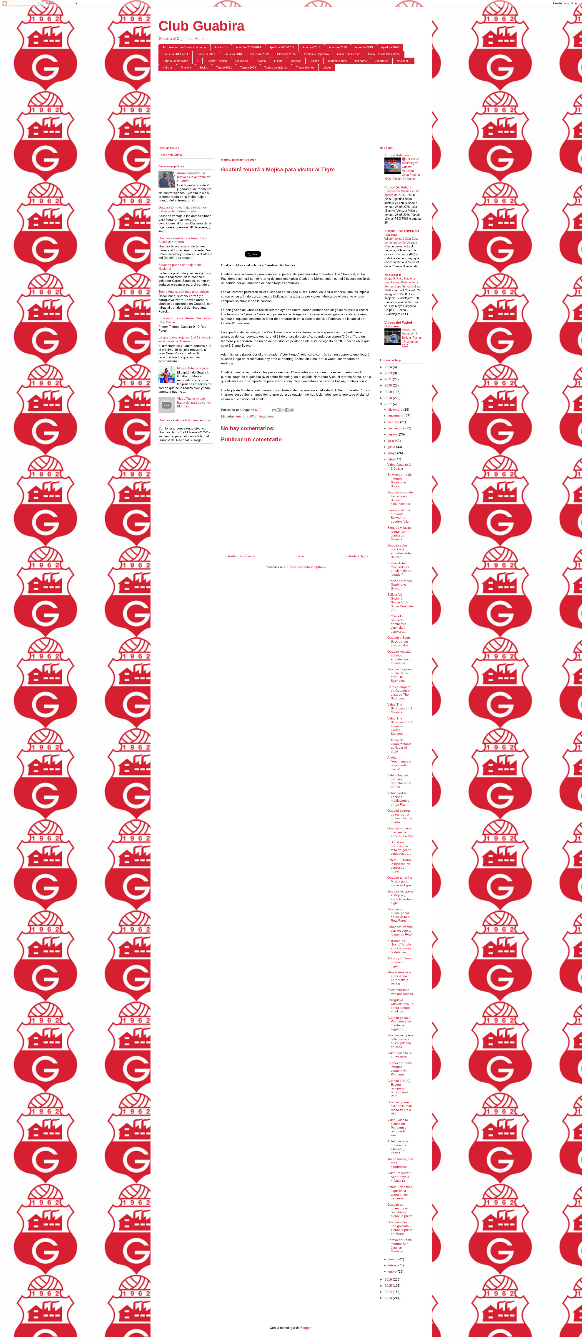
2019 (389, 392)
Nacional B (403, 61)
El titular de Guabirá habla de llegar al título (399, 745)
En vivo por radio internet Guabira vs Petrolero (399, 1068)
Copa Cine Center (348, 54)
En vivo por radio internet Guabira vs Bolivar (399, 480)
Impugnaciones (337, 61)
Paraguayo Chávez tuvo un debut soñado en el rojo (400, 1005)
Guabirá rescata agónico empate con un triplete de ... (399, 657)
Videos (327, 67)
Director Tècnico (217, 61)
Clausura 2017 (206, 54)
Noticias (168, 67)
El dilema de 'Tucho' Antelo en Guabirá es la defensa (399, 946)
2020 (389, 385)
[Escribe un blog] (278, 410)
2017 (389, 404)
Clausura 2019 (259, 54)
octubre (394, 422)
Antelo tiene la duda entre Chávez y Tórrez (397, 1146)
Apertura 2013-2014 (248, 47)
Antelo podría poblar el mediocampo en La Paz (398, 798)
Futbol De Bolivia (397, 187)
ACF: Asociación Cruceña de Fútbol (184, 47)
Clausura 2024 (286, 54)
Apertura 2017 (312, 47)
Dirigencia (241, 61)
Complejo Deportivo (316, 54)
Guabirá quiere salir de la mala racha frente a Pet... (400, 1107)
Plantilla (186, 67)
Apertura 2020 (390, 47)
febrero (394, 1265)
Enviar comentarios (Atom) (306, 567)
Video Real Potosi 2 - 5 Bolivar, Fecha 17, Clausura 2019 (411, 337)
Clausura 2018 (232, 54)
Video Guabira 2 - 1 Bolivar (400, 466)
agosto (393, 434)
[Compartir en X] (282, 410)
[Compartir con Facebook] (287, 410)
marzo (393, 1259)
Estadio (261, 61)
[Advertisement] (291, 110)
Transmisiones (305, 67)
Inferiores (361, 61)
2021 (389, 379)
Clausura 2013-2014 (175, 54)
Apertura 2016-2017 (281, 47)
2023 (389, 373)
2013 (389, 1298)
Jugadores (381, 61)
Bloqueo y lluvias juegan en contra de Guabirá (399, 533)
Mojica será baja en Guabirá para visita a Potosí (399, 977)
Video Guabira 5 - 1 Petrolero (400, 1055)
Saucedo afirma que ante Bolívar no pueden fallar (398, 515)
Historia (314, 61)
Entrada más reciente (239, 556)
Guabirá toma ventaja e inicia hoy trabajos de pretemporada (182, 209)
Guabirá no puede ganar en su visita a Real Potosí (398, 914)
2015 (389, 1285)
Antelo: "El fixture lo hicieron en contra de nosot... (399, 865)
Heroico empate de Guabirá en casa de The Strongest (399, 692)
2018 (389, 398)
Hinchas (296, 61)
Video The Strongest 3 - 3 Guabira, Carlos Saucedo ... (399, 726)
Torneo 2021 (224, 67)
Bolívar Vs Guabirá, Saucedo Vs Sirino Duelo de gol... (400, 602)
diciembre (395, 409)
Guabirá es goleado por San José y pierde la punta (399, 1210)
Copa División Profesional (384, 54)
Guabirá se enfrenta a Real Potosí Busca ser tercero (183, 240)
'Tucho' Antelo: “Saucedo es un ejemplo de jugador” (399, 568)
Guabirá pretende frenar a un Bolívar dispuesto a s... (400, 498)
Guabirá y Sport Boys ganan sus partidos (398, 641)
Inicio (300, 556)
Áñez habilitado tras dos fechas (400, 992)
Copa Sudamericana (175, 61)
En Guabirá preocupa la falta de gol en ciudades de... (399, 847)
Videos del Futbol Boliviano (398, 324)
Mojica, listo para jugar (193, 368)
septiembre (396, 428)
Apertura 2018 (338, 47)
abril (391, 459)
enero (393, 1271)
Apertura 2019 (364, 47)
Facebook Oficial (170, 155)
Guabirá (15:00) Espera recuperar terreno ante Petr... (398, 1088)
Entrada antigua (356, 556)
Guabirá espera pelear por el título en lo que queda (399, 816)
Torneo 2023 (248, 67)
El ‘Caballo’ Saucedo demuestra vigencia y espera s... (396, 623)
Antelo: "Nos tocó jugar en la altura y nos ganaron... (399, 1192)
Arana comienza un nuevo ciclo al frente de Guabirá (194, 177)
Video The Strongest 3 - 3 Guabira (399, 708)
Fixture (278, 61)
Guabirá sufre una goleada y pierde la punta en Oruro (399, 1227)
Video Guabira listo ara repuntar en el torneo (399, 780)
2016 (389, 1279)
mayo (392, 453)
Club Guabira (201, 25)
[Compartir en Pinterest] (291, 410)
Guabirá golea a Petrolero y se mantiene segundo (399, 1023)
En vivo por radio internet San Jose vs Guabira (399, 1245)
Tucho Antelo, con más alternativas (183, 291)
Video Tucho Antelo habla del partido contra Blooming (194, 402)
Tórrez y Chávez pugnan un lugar (399, 962)
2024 (389, 367)
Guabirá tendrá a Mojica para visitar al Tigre (399, 881)
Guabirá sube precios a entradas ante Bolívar (399, 551)
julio (391, 440)
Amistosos (221, 47)
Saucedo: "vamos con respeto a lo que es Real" (400, 930)
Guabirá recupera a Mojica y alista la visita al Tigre (400, 897)
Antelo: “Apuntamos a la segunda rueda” (399, 763)
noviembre (396, 415)
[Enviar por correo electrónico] (274, 410)
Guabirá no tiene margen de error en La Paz (400, 832)
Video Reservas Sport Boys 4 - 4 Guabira (399, 1176)
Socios (203, 67)
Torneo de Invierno (276, 67)
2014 (389, 1292)
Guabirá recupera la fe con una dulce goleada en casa (400, 1040)
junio (392, 447)
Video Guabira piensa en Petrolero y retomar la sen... (397, 1127)
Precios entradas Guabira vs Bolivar (399, 584)
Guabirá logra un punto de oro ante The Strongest (399, 674)
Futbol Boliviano (397, 155)
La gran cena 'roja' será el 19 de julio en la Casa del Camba (185, 339)
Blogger (306, 1327)
